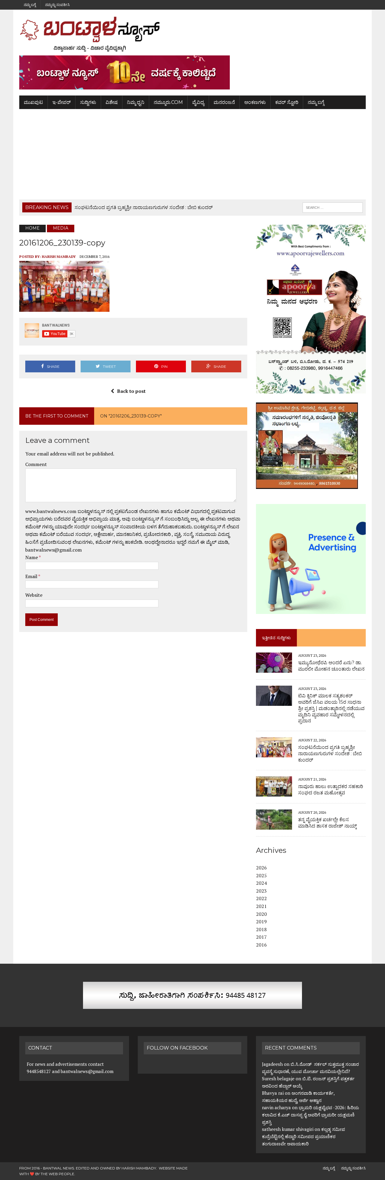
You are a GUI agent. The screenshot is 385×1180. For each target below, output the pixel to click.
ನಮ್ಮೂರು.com (168, 102)
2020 (261, 914)
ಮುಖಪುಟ (33, 102)
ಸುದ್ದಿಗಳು (88, 102)
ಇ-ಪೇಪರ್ (61, 102)
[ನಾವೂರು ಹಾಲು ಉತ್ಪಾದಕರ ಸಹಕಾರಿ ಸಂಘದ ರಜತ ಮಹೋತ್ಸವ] (274, 792)
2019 (261, 921)
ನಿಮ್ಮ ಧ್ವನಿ (135, 102)
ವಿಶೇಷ (112, 102)
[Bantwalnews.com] (192, 34)
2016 (261, 944)
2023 (261, 890)
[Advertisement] (192, 154)
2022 (261, 898)
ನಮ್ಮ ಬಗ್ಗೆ (30, 4)
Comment (36, 464)
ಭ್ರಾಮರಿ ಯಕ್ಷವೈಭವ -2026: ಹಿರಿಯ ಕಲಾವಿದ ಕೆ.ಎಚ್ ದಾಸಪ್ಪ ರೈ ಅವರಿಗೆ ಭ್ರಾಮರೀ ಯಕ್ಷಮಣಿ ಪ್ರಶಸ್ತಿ (310, 1114)
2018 (261, 929)
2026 (261, 867)
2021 (261, 906)
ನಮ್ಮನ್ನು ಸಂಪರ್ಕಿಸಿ (57, 4)
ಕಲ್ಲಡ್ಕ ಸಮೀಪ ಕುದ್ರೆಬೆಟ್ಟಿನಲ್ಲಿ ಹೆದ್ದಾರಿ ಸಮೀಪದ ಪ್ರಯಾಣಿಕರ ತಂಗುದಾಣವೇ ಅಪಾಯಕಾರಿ (303, 1136)
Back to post (131, 391)
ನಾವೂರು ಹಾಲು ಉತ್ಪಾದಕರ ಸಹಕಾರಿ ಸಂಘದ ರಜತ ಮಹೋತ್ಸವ (330, 790)
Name (32, 557)
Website (33, 595)
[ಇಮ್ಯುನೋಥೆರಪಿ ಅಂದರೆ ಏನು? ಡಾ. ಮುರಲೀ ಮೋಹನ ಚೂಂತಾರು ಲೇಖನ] (274, 668)
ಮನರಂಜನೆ (224, 102)
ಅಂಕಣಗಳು (255, 102)
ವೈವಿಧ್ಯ (198, 102)
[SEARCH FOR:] (333, 207)
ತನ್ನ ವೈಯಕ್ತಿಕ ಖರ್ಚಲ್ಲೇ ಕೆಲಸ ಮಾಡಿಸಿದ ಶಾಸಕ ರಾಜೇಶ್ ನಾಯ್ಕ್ (327, 823)
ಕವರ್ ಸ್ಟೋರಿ (286, 102)
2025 (261, 875)
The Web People (57, 1174)
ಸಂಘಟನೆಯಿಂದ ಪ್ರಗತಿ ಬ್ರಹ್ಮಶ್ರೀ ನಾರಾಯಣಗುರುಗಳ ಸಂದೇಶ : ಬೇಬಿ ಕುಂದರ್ (330, 753)
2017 (261, 937)
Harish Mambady (59, 256)
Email (31, 576)
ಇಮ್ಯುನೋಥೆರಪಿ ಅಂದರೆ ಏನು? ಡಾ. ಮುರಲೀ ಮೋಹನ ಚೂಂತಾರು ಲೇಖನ (331, 666)
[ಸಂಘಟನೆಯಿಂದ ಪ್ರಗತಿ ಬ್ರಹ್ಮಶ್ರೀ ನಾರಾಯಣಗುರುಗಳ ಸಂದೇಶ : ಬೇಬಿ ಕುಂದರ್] (274, 753)
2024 (261, 883)
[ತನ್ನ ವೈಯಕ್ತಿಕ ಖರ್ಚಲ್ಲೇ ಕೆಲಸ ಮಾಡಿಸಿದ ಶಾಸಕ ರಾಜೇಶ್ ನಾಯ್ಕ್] (274, 825)
